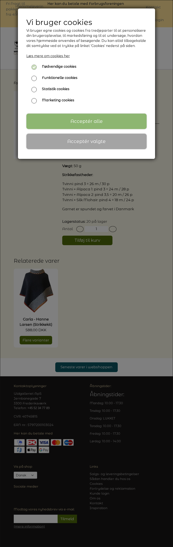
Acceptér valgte (86, 141)
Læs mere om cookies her (48, 56)
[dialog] (86, 273)
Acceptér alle (86, 121)
